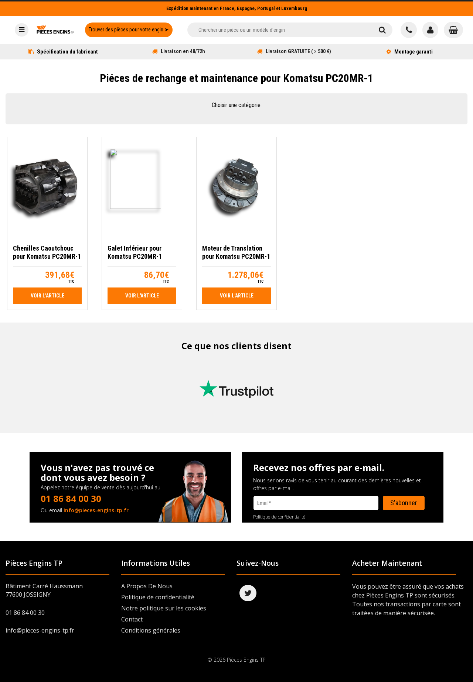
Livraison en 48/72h (183, 51)
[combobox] (279, 30)
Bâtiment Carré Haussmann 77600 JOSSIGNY (44, 590)
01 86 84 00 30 (71, 498)
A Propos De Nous (147, 586)
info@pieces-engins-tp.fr (96, 510)
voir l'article (47, 296)
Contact (132, 619)
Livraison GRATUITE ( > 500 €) (298, 51)
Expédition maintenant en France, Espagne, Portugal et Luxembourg (236, 8)
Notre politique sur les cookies (163, 608)
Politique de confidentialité (279, 517)
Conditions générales (150, 630)
